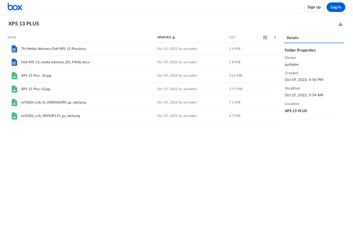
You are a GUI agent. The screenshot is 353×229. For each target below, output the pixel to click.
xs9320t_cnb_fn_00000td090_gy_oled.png (53, 102)
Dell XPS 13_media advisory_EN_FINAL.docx (55, 62)
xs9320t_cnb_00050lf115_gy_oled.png (50, 116)
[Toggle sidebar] (275, 37)
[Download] (340, 24)
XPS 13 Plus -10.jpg (36, 75)
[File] (14, 49)
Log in (336, 7)
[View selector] (265, 37)
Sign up (314, 7)
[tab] (314, 38)
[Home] (15, 7)
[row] (143, 49)
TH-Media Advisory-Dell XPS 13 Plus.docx (53, 49)
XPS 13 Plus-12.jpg (35, 89)
